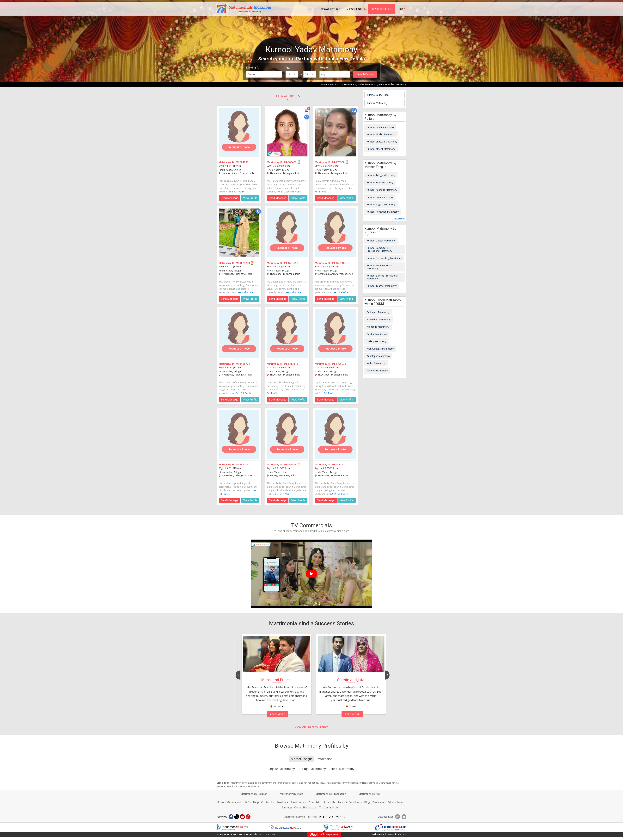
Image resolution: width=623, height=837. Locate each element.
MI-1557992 (291, 263)
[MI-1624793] (239, 233)
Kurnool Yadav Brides (378, 94)
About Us (329, 802)
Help (400, 8)
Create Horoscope (305, 807)
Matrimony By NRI (369, 793)
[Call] (306, 117)
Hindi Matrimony (342, 768)
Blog (367, 802)
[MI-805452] (287, 132)
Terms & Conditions (350, 802)
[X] (236, 816)
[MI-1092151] (239, 434)
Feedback (282, 802)
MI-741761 (338, 464)
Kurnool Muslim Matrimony (381, 134)
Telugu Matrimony (313, 768)
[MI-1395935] (335, 333)
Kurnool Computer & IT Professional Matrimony (379, 249)
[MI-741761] (335, 434)
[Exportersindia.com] (390, 827)
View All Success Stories (311, 727)
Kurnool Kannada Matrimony (382, 189)
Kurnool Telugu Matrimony (381, 175)
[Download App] (397, 816)
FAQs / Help (252, 802)
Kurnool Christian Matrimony (382, 141)
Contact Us (268, 802)
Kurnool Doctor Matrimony (381, 240)
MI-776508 (338, 162)
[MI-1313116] (287, 333)
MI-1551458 (339, 263)
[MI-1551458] (335, 233)
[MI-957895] (287, 434)
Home (220, 802)
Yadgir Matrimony (376, 363)
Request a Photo (239, 147)
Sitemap (287, 807)
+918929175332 (332, 816)
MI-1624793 (243, 263)
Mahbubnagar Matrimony (380, 348)
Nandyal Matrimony (377, 370)
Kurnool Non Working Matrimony (384, 258)
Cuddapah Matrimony (378, 312)
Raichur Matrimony (377, 334)
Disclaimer (378, 802)
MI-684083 (242, 162)
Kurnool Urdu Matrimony (380, 197)
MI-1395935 (339, 363)
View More (399, 218)
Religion (324, 67)
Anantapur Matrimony (378, 355)
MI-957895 (290, 464)
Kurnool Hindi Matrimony (380, 182)
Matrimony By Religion (254, 793)
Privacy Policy (395, 802)
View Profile (250, 198)
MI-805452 (290, 162)
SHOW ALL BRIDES (287, 96)
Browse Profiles (330, 8)
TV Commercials (329, 807)
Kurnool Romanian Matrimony (383, 211)
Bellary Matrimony (376, 341)
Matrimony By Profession (331, 793)
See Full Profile (236, 191)
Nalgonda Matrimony (378, 326)
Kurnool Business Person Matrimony (380, 267)
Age (288, 67)
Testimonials (298, 802)
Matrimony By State (292, 793)
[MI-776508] (335, 132)
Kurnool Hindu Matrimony (380, 127)
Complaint (315, 802)
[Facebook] (231, 816)
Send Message (229, 198)
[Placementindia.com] (232, 827)
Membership (234, 802)
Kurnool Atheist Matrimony (381, 148)
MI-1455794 (243, 363)
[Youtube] (242, 816)
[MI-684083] (239, 132)
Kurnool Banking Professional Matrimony (382, 277)
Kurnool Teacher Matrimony (382, 285)
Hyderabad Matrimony (378, 319)
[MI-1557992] (287, 233)
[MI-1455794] (239, 333)
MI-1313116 (291, 363)
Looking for (253, 67)
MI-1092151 (243, 464)
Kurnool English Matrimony (381, 204)
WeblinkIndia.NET (397, 834)
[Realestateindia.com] (285, 827)
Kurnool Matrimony (377, 103)
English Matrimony (282, 768)
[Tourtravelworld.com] (338, 827)
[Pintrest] (248, 816)
